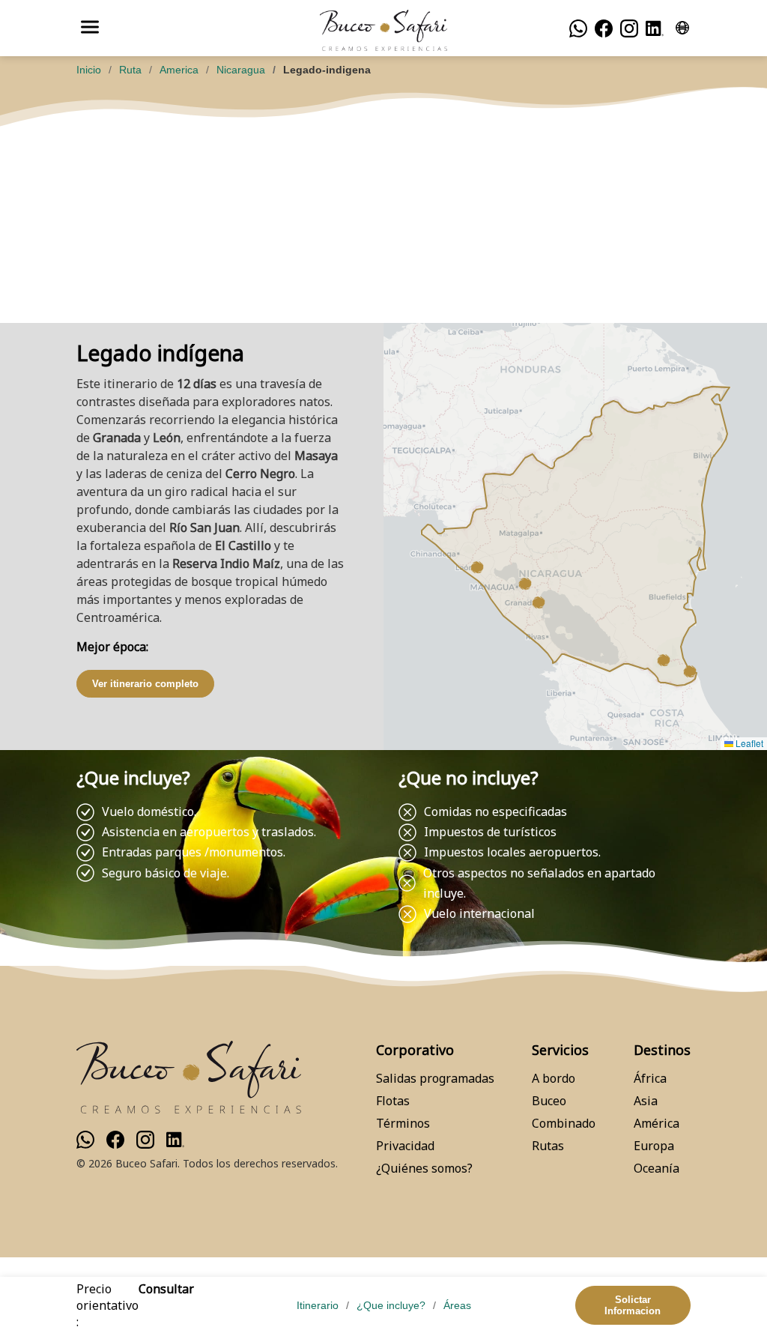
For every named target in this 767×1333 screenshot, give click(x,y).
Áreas (457, 1305)
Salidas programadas (435, 1078)
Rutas (548, 1145)
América (656, 1123)
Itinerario (318, 1305)
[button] (538, 602)
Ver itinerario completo (145, 683)
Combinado (563, 1123)
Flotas (393, 1100)
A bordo (553, 1078)
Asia (646, 1100)
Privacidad (405, 1145)
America (179, 70)
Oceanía (656, 1168)
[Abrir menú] (89, 28)
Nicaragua (240, 70)
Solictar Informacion (632, 1305)
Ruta (130, 70)
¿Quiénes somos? (424, 1168)
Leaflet (748, 743)
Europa (654, 1145)
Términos (403, 1123)
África (650, 1078)
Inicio (88, 70)
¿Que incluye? (391, 1305)
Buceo (549, 1100)
